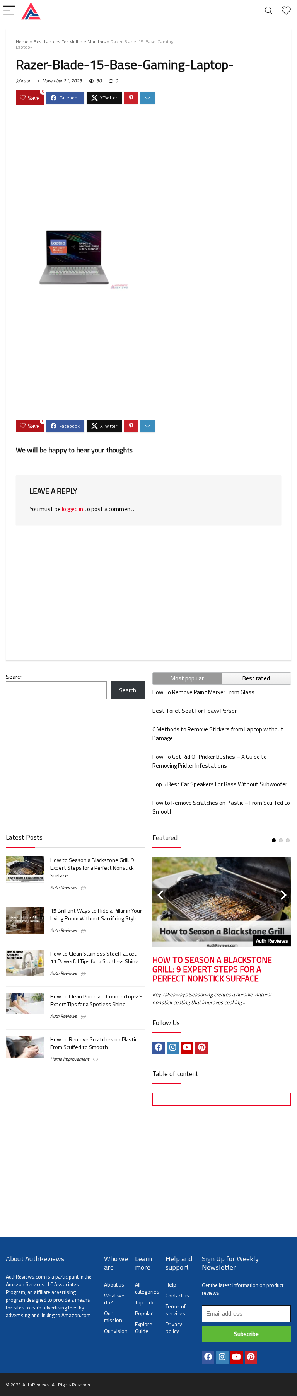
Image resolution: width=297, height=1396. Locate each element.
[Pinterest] (201, 1048)
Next (283, 895)
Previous (160, 895)
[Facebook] (158, 1048)
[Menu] (9, 10)
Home (22, 41)
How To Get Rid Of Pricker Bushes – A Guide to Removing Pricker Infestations (209, 761)
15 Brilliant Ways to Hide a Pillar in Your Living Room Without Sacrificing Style (96, 914)
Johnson (23, 80)
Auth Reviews (63, 887)
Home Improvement (69, 1059)
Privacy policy (174, 1327)
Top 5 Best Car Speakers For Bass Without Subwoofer (219, 784)
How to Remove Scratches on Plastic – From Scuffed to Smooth (96, 1043)
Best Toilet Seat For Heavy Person (195, 710)
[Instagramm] (173, 1048)
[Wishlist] (286, 10)
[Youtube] (187, 1048)
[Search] (268, 10)
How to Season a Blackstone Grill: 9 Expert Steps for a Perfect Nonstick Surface (92, 868)
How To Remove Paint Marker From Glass (203, 692)
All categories (147, 1288)
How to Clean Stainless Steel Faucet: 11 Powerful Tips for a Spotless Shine (94, 957)
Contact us (177, 1295)
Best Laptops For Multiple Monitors (70, 41)
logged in (72, 509)
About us (114, 1284)
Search (14, 676)
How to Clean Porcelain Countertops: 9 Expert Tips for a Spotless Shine (96, 1000)
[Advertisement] (148, 167)
